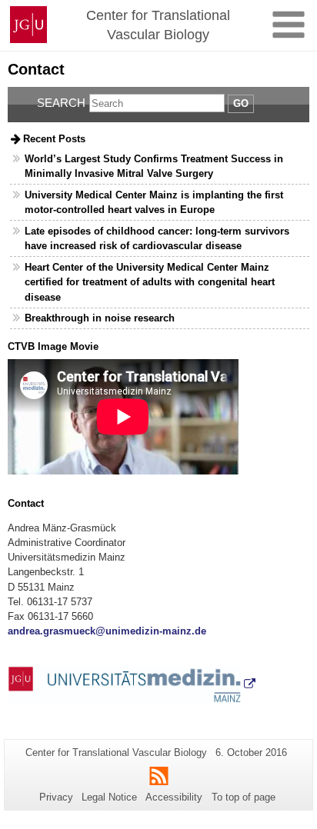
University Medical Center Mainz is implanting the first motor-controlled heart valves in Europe (154, 202)
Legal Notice (109, 797)
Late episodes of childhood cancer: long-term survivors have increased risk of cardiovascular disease (157, 238)
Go (241, 103)
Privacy (56, 797)
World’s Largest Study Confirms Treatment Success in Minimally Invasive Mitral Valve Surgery (154, 166)
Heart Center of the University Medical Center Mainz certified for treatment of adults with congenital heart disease (150, 281)
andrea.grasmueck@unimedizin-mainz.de (107, 631)
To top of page (243, 797)
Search (61, 102)
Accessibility (173, 797)
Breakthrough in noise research (100, 318)
